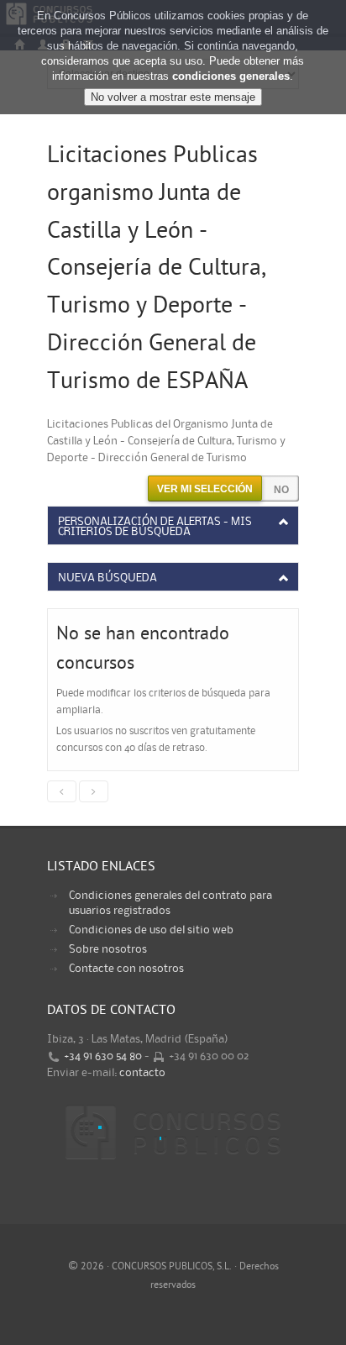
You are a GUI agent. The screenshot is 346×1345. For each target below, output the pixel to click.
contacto (142, 1073)
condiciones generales (231, 76)
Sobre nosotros (108, 949)
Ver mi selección (205, 489)
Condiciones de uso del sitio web (151, 930)
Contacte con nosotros (126, 969)
